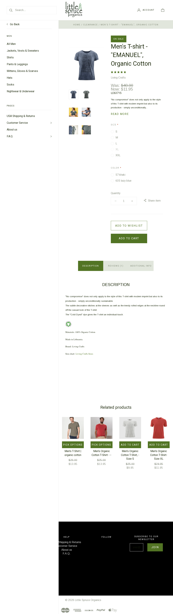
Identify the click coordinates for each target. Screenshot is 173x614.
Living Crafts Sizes (84, 353)
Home (76, 25)
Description (90, 266)
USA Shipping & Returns (21, 116)
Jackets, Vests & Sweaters (23, 50)
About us (12, 129)
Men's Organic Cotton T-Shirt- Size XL (158, 454)
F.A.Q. (10, 136)
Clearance (90, 25)
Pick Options (73, 444)
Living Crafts (118, 77)
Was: (116, 85)
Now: (116, 89)
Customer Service (17, 122)
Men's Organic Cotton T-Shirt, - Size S (130, 454)
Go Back (14, 24)
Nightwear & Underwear (20, 91)
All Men (11, 44)
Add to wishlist (129, 225)
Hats (9, 77)
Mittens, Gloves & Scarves (22, 71)
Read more (120, 114)
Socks (10, 84)
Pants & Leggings (17, 64)
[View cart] (162, 10)
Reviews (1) (115, 266)
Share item (154, 200)
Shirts (10, 57)
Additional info (141, 266)
